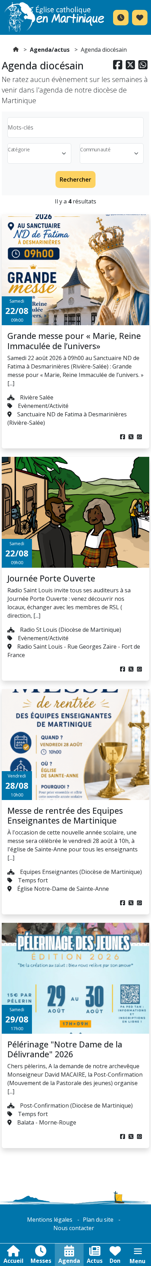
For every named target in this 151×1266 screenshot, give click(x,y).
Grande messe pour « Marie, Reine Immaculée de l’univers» (74, 340)
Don (115, 1261)
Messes (41, 1261)
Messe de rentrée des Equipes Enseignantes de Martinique (65, 815)
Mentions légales (49, 1219)
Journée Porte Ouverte (51, 578)
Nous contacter (73, 1228)
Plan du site (98, 1219)
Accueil (14, 1261)
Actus (95, 1261)
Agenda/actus (50, 49)
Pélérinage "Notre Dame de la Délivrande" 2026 (64, 1049)
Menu (137, 1261)
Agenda (69, 1261)
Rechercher (75, 179)
